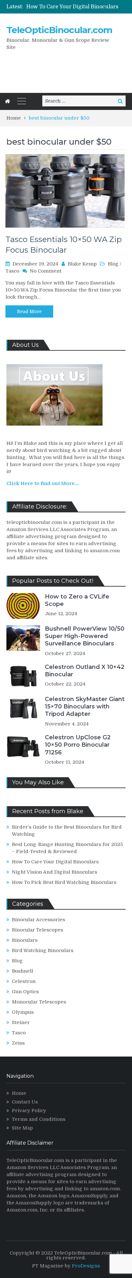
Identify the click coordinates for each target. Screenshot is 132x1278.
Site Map (22, 1128)
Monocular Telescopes (39, 1002)
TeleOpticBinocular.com (59, 29)
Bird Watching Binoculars (42, 950)
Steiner (21, 1022)
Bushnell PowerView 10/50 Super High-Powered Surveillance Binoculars (84, 636)
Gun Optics (25, 992)
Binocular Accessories (38, 920)
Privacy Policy (29, 1110)
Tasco (12, 271)
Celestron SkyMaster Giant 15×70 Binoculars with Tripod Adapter (85, 707)
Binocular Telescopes (37, 930)
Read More (29, 311)
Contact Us (25, 1102)
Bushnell (22, 971)
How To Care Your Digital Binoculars (72, 7)
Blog (113, 264)
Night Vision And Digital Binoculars (54, 872)
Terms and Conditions (38, 1119)
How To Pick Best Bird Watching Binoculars (64, 882)
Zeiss (18, 1043)
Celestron (24, 981)
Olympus (23, 1012)
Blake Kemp (82, 264)
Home (19, 1093)
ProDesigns (86, 1266)
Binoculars (24, 940)
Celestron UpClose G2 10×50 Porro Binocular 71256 (78, 745)
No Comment (46, 271)
